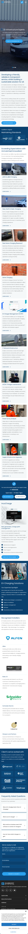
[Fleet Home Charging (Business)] (14, 235)
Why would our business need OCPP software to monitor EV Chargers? (12, 825)
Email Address (6, 860)
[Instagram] (10, 890)
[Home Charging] (14, 270)
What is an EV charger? (9, 817)
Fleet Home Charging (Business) (12, 243)
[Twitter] (6, 890)
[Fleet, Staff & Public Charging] (14, 201)
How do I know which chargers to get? (11, 835)
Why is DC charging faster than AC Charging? (12, 808)
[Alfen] (14, 638)
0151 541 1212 (15, 489)
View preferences (14, 928)
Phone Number (6, 867)
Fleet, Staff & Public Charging (12, 209)
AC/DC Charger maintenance (12, 384)
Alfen (4, 646)
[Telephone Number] (22, 2)
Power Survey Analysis (9, 419)
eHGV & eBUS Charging (10, 177)
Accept (14, 924)
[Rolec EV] (14, 668)
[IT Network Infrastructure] (14, 340)
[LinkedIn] (2, 890)
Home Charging (7, 277)
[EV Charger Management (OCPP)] (14, 306)
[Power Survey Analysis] (14, 411)
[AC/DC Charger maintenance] (14, 376)
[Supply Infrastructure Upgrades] (14, 449)
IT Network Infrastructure (10, 348)
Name (4, 854)
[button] (26, 911)
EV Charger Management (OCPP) (13, 314)
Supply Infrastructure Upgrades (12, 457)
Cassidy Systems (6, 2)
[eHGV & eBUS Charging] (14, 169)
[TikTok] (14, 890)
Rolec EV (5, 677)
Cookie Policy (13, 931)
